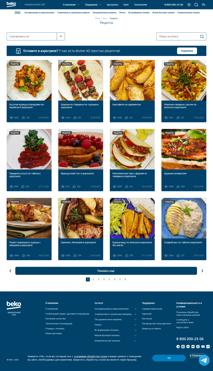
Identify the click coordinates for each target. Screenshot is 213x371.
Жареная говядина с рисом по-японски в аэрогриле (180, 106)
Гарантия (146, 313)
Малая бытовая (163, 12)
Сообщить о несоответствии (184, 321)
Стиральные (73, 12)
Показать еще (106, 270)
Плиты (122, 12)
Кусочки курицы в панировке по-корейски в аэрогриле (27, 106)
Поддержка (91, 4)
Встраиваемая (138, 12)
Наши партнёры (53, 333)
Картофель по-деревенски (126, 104)
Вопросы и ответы (151, 328)
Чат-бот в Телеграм (191, 355)
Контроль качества (55, 318)
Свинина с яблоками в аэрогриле (78, 242)
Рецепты (15, 64)
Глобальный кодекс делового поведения (67, 313)
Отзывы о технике (54, 328)
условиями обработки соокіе (90, 356)
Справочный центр (152, 308)
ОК (169, 358)
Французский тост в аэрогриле (77, 173)
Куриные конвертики (175, 173)
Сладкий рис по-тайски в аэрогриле (183, 242)
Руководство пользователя (156, 323)
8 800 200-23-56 (173, 4)
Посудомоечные (104, 12)
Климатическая (189, 12)
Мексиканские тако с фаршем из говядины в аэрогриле (129, 175)
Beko (97, 18)
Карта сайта (182, 327)
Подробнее (187, 51)
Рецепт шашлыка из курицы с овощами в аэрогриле (25, 244)
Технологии (140, 4)
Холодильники (39, 12)
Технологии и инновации (58, 323)
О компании (69, 4)
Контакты (147, 318)
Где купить (112, 4)
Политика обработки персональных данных (188, 313)
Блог (126, 4)
